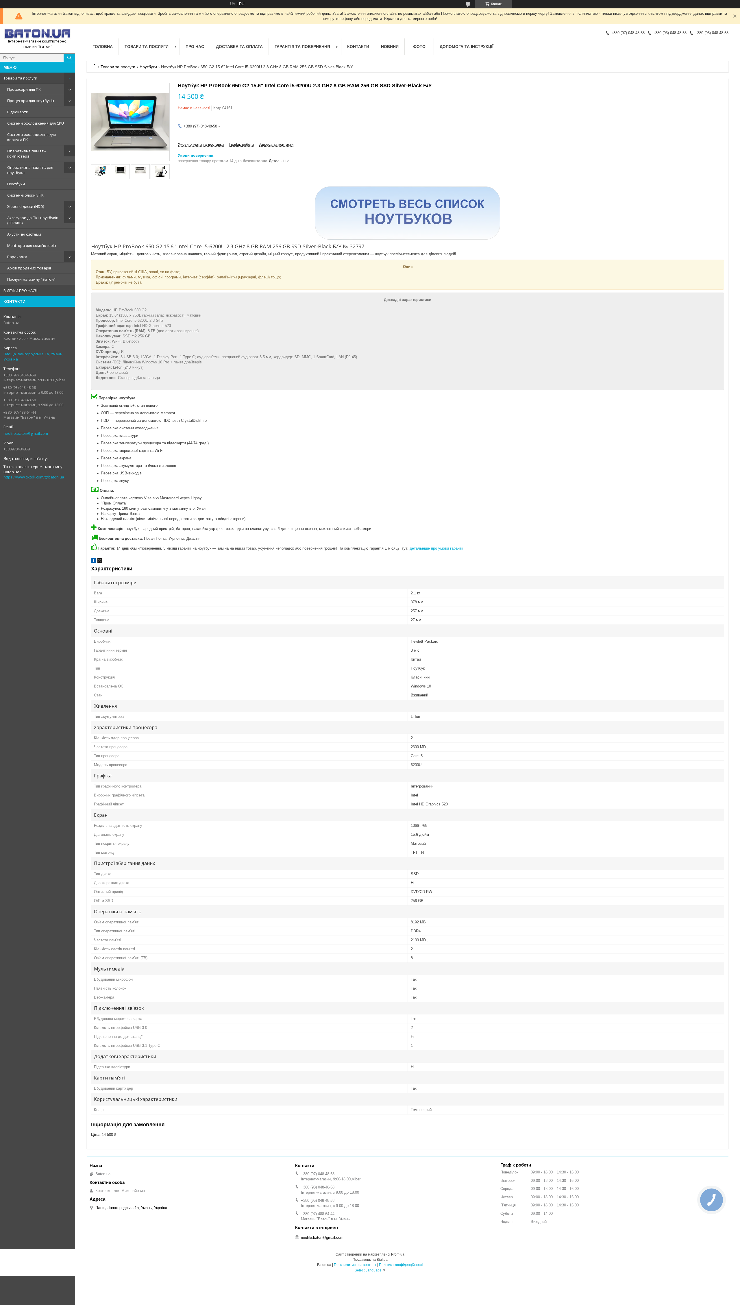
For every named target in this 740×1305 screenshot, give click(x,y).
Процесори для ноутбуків (30, 100)
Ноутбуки (16, 183)
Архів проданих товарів (29, 268)
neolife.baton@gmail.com (25, 433)
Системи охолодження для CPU (35, 123)
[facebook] (93, 561)
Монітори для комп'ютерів (31, 245)
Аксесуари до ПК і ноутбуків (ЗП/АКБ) (32, 220)
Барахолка (17, 256)
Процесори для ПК (24, 89)
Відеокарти (17, 111)
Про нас (195, 46)
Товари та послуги (20, 78)
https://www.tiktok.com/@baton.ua (33, 477)
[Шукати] (69, 57)
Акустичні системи (24, 234)
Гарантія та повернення (302, 46)
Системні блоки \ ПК (25, 195)
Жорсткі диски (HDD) (25, 206)
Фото (419, 46)
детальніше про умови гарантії (436, 548)
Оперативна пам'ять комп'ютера (26, 153)
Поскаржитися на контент (355, 1265)
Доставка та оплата (239, 46)
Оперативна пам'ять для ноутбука (30, 170)
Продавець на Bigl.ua (370, 1260)
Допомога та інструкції (466, 46)
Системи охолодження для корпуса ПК (31, 137)
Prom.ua (397, 1254)
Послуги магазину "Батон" (31, 279)
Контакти (358, 46)
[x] (99, 561)
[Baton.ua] (37, 34)
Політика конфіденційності (401, 1265)
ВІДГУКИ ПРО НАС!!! (20, 290)
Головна (102, 46)
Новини (390, 46)
